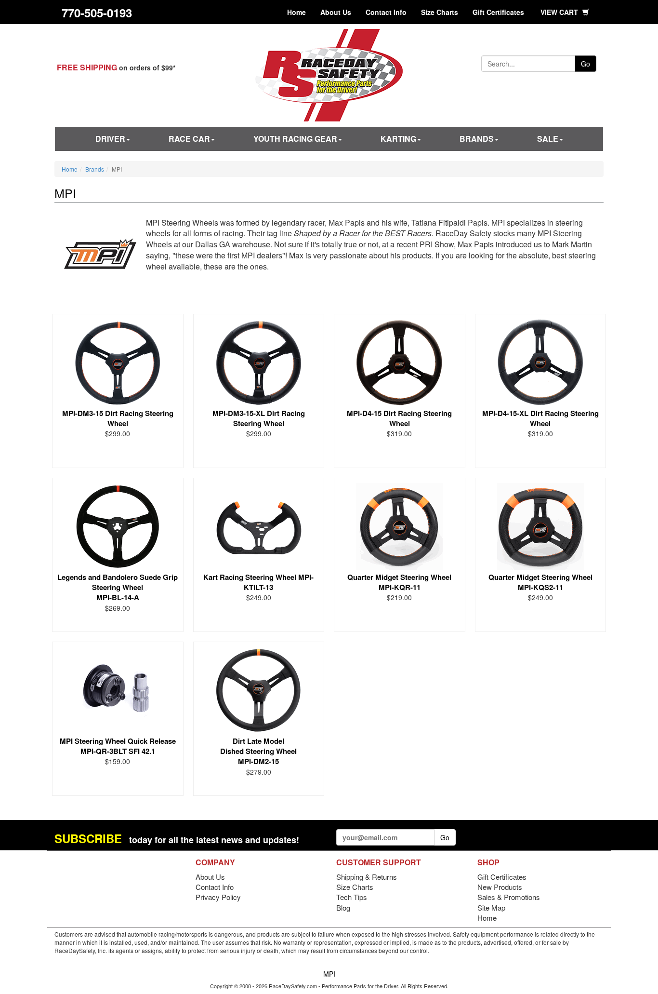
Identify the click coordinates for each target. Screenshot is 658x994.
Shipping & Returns (366, 877)
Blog (343, 907)
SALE (547, 138)
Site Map (491, 907)
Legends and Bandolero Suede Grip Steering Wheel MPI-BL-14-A (117, 587)
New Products (499, 887)
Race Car (189, 138)
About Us (335, 12)
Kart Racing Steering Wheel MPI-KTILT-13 (258, 582)
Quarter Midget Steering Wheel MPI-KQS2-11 (540, 582)
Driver (110, 138)
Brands (477, 138)
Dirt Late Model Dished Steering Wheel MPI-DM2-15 (258, 751)
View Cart (560, 12)
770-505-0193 (97, 12)
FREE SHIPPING (87, 67)
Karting (398, 138)
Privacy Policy (218, 897)
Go (585, 63)
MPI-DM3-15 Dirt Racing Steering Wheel (117, 418)
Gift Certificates (498, 12)
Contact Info (386, 12)
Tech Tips (351, 897)
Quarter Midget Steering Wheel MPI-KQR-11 (399, 582)
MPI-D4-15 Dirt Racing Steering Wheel (399, 418)
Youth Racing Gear (295, 138)
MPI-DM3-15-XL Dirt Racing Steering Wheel (258, 418)
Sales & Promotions (508, 897)
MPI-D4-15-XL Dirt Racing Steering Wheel (540, 418)
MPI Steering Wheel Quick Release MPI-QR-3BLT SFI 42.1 (118, 746)
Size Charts (439, 12)
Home (296, 12)
